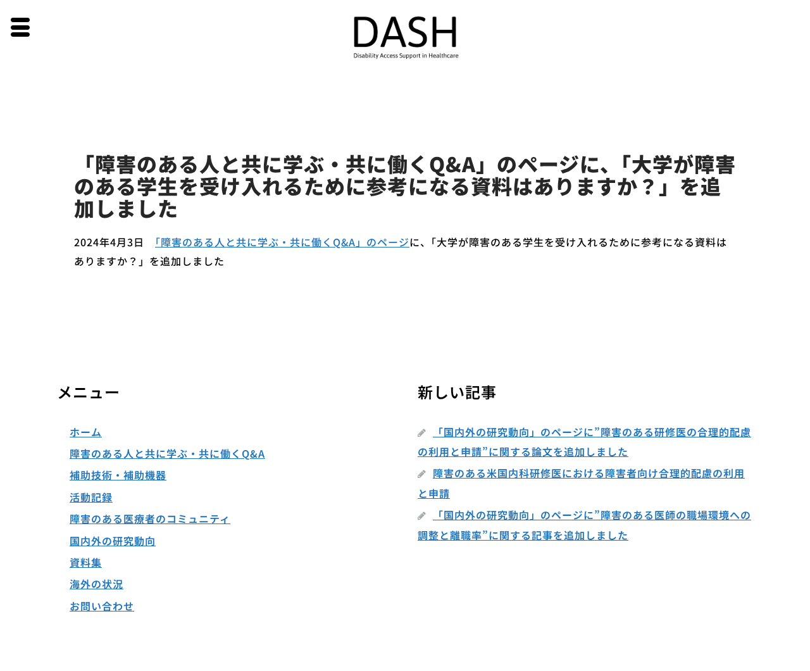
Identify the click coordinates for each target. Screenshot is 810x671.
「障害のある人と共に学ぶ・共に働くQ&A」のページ (282, 241)
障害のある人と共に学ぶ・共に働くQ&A (167, 453)
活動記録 (91, 497)
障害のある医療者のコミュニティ (150, 518)
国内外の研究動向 (113, 540)
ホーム (86, 431)
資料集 (86, 562)
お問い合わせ (102, 605)
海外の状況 (96, 583)
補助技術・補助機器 (118, 474)
